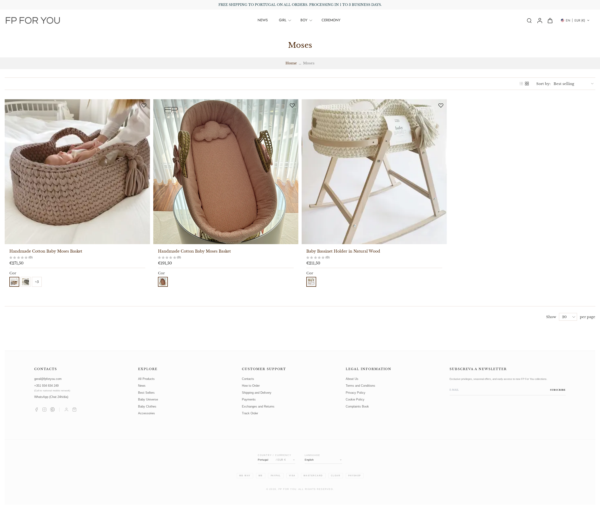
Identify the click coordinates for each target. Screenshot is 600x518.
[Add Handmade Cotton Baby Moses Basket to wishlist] (144, 105)
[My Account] (66, 409)
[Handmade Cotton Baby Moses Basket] (77, 171)
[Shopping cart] (74, 409)
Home (291, 63)
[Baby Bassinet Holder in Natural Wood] (374, 171)
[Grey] (25, 281)
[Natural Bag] (311, 281)
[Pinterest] (52, 409)
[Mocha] (14, 281)
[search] (529, 20)
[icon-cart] (550, 20)
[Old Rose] (162, 281)
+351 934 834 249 (52, 388)
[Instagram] (44, 409)
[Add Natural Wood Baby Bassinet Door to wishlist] (441, 105)
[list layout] (521, 83)
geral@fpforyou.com (48, 379)
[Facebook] (36, 409)
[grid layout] (527, 83)
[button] (575, 20)
